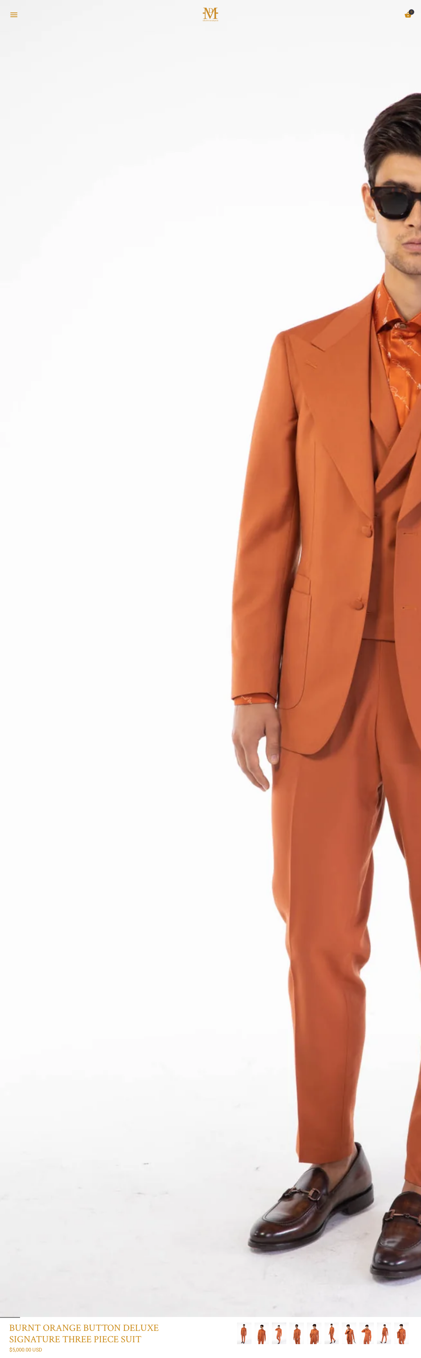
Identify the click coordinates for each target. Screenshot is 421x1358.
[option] (244, 1333)
